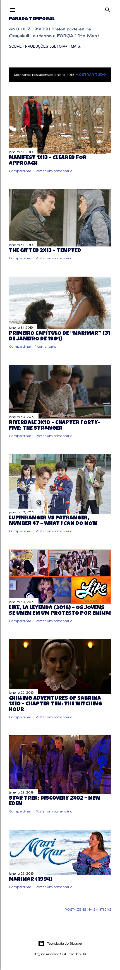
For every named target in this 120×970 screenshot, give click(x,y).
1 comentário (45, 346)
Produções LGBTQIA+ (46, 46)
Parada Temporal (31, 19)
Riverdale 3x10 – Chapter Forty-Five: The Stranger (54, 425)
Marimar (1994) (30, 879)
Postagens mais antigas (87, 909)
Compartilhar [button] (20, 171)
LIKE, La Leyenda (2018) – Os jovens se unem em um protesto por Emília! (60, 610)
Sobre (15, 46)
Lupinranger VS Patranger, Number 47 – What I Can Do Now (53, 521)
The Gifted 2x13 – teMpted (45, 251)
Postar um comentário (53, 171)
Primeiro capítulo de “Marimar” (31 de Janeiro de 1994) (59, 336)
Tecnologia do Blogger (64, 943)
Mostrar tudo (90, 74)
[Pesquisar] (107, 8)
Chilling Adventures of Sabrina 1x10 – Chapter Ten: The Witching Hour (55, 704)
